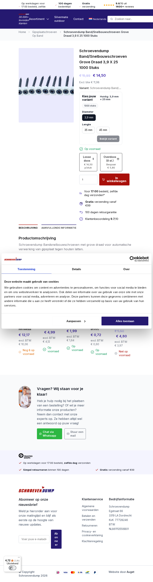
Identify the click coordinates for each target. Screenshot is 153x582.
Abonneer (56, 539)
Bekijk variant (108, 138)
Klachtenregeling (92, 541)
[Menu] (19, 558)
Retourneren (89, 525)
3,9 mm (89, 117)
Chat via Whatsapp (49, 433)
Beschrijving (28, 227)
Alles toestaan (125, 320)
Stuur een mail (76, 433)
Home (22, 32)
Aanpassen (73, 320)
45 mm (103, 129)
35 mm (88, 129)
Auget (130, 571)
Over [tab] (126, 269)
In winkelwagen (116, 179)
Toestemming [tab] (26, 269)
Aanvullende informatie (58, 227)
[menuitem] (98, 19)
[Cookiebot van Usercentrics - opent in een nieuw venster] (132, 259)
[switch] (12, 568)
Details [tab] (76, 269)
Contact (78, 18)
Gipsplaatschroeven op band (44, 33)
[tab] (28, 227)
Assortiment (37, 18)
